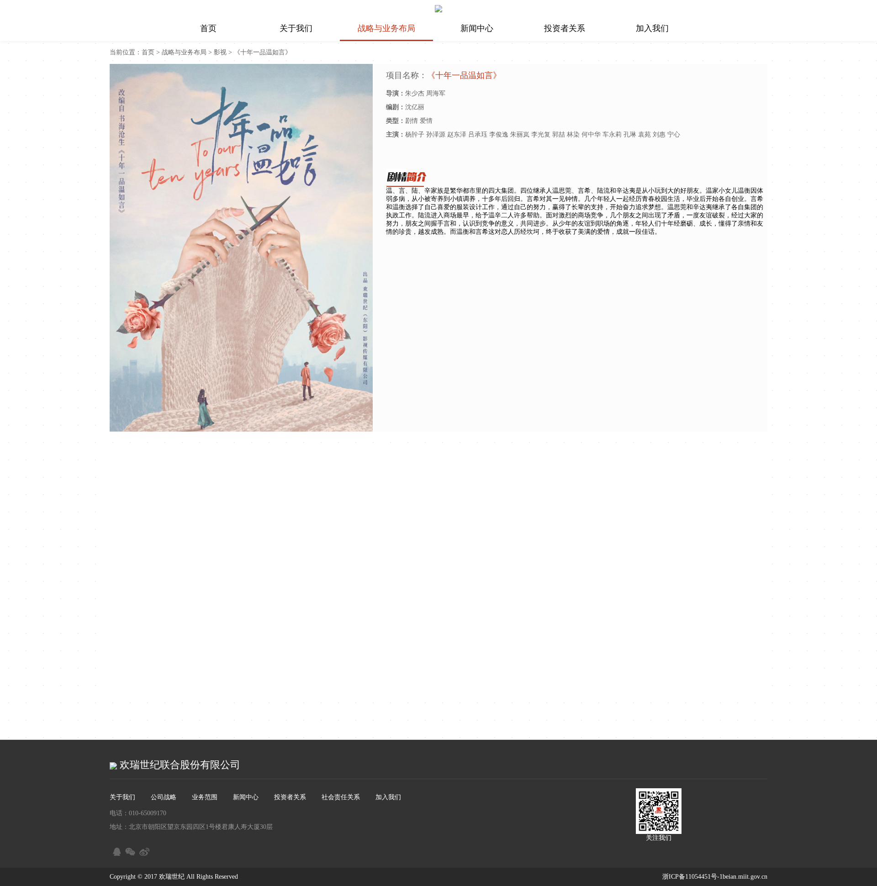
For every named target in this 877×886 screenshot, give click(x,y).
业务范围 (204, 797)
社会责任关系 (341, 797)
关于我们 (296, 28)
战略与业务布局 (386, 28)
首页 (208, 28)
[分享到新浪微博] (143, 850)
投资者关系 (564, 28)
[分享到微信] (129, 850)
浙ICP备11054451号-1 (692, 876)
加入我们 (652, 28)
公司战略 (163, 797)
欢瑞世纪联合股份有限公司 (178, 764)
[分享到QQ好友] (115, 850)
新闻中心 (476, 28)
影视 (220, 52)
